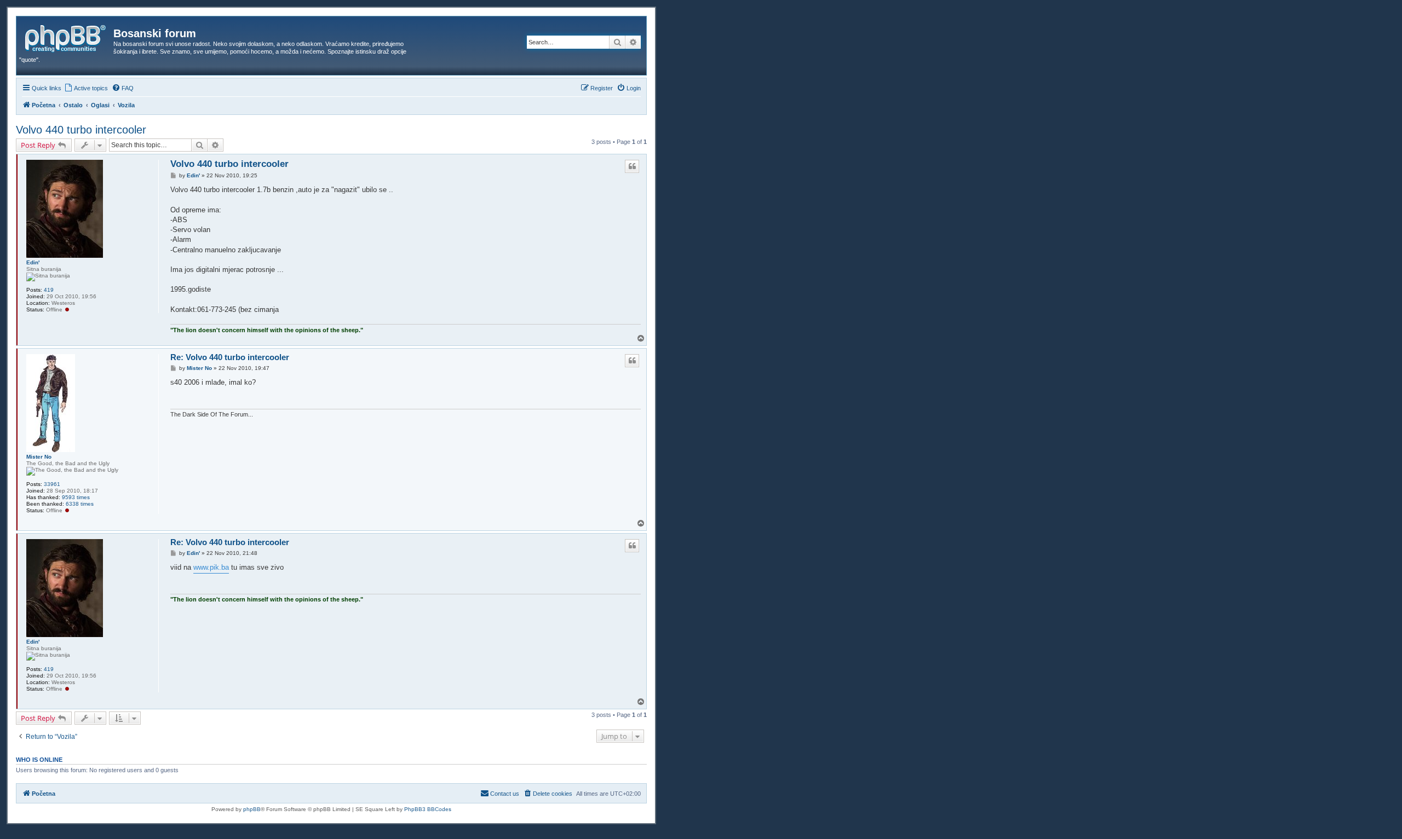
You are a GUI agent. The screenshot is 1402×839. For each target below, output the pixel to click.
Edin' (32, 262)
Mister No (38, 457)
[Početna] (66, 36)
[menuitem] (86, 88)
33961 (52, 484)
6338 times (80, 504)
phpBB (252, 809)
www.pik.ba (211, 567)
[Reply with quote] (632, 166)
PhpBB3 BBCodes (427, 809)
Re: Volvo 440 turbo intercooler (229, 357)
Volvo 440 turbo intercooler (81, 130)
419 (49, 290)
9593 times (76, 497)
